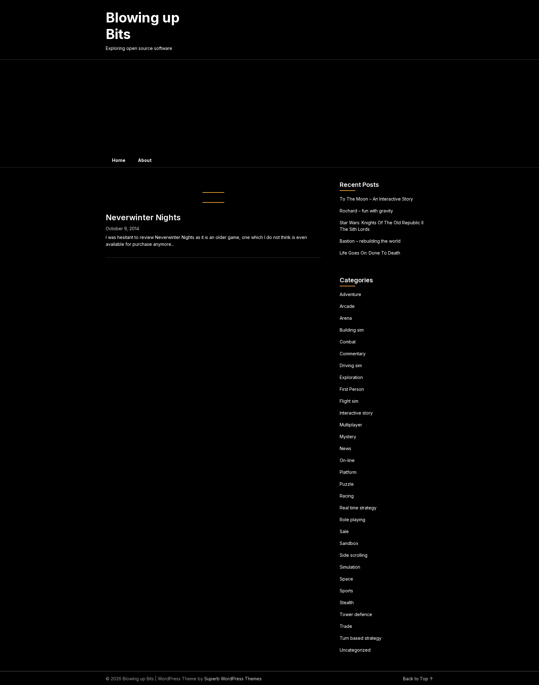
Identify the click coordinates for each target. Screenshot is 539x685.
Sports (346, 590)
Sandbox (349, 543)
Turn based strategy (360, 638)
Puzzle (347, 484)
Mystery (348, 436)
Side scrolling (353, 555)
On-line (347, 460)
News (345, 448)
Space (346, 578)
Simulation (350, 567)
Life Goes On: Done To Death (370, 252)
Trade (346, 626)
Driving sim (351, 365)
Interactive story (356, 412)
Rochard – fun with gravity (366, 210)
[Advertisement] (269, 106)
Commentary (353, 353)
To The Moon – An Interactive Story (376, 199)
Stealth (347, 602)
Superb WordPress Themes (233, 678)
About (145, 160)
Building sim (352, 330)
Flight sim (349, 401)
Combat (348, 341)
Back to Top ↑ (418, 678)
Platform (348, 472)
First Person (352, 389)
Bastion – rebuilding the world (370, 241)
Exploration (351, 377)
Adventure (350, 294)
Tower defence (356, 614)
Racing (347, 495)
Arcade (347, 306)
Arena (346, 318)
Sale (344, 531)
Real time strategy (358, 507)
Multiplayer (351, 424)
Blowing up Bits (143, 25)
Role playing (352, 519)
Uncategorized (355, 650)
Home (118, 160)
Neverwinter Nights (143, 217)
